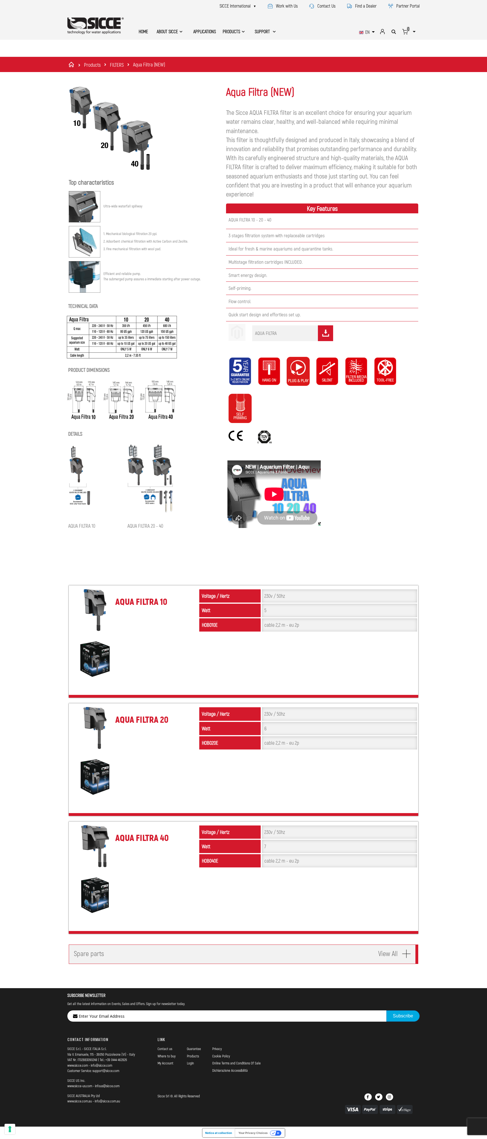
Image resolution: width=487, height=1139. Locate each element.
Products (92, 64)
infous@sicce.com (107, 1086)
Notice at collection (218, 1132)
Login (190, 1063)
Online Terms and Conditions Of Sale (236, 1063)
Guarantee (194, 1048)
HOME (143, 31)
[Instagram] (389, 1096)
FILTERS (117, 64)
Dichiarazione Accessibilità (230, 1070)
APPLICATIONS (204, 31)
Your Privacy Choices (253, 1132)
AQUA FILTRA (266, 333)
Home (72, 64)
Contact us (165, 1048)
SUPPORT (263, 31)
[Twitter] (378, 1096)
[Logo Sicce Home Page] (95, 25)
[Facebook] (368, 1096)
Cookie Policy (221, 1056)
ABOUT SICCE (167, 31)
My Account (165, 1063)
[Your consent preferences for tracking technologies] (10, 1129)
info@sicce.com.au (107, 1101)
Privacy (217, 1048)
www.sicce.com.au (79, 1101)
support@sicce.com (105, 1070)
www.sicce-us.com (79, 1086)
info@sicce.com (101, 1065)
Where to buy (167, 1056)
